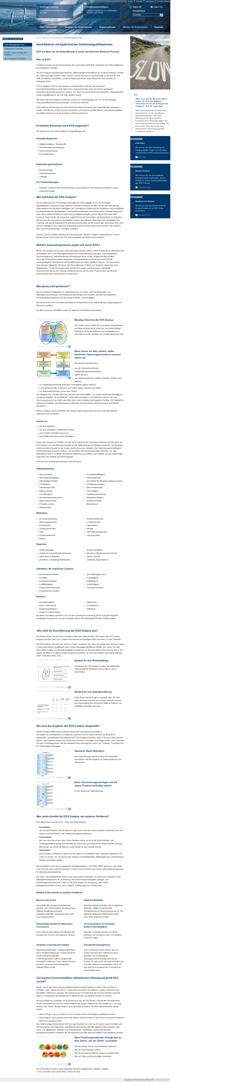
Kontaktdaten (139, 11)
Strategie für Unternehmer (78, 27)
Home (38, 38)
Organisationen (107, 27)
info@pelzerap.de (162, 1080)
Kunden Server (163, 1)
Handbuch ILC (144, 215)
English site (158, 7)
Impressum (150, 1)
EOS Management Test (73, 38)
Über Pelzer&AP (48, 27)
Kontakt (139, 1)
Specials (158, 27)
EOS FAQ (142, 157)
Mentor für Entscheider (135, 27)
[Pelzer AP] (16, 29)
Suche (130, 1)
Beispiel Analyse (144, 187)
